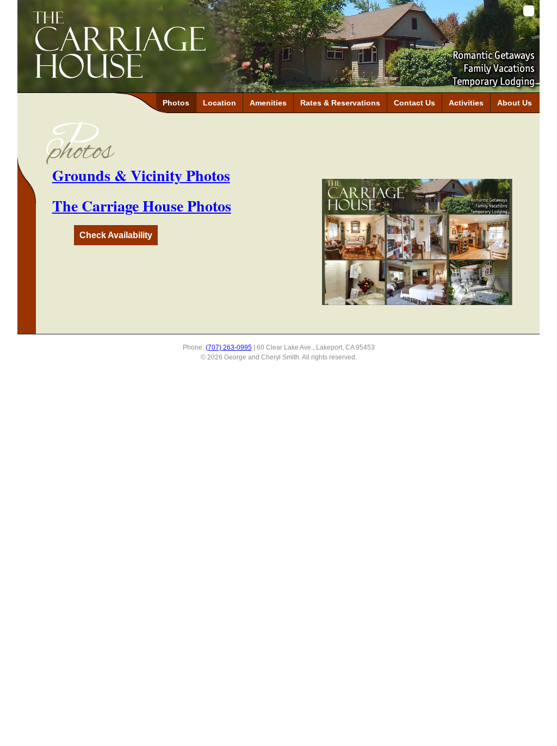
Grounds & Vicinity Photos (141, 175)
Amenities (268, 102)
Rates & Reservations (340, 102)
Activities (466, 102)
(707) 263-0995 (229, 347)
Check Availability (115, 235)
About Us (514, 102)
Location (219, 102)
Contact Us (414, 102)
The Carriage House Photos (141, 206)
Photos (176, 102)
